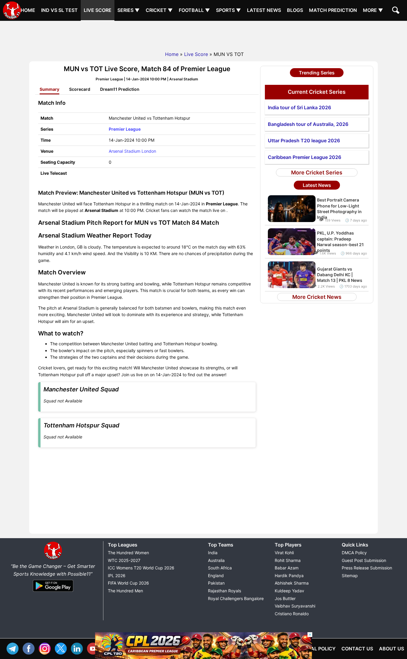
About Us (391, 649)
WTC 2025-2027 (124, 560)
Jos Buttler (285, 598)
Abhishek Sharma (292, 582)
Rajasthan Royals (224, 590)
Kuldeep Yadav (289, 590)
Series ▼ (128, 10)
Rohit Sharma (288, 560)
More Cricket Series (316, 172)
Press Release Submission (367, 567)
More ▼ (373, 10)
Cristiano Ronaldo (292, 613)
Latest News (264, 10)
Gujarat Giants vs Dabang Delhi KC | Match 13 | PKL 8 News (339, 274)
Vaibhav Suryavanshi (295, 605)
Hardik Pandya (289, 575)
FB (30, 648)
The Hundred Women (128, 552)
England (216, 575)
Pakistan (216, 582)
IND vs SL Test (59, 10)
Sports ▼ (228, 10)
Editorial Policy (313, 649)
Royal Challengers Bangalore (236, 598)
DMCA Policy (354, 552)
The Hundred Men (125, 590)
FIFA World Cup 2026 (128, 582)
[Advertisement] (203, 34)
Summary (49, 89)
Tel (14, 648)
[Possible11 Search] (396, 11)
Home (28, 10)
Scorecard (79, 89)
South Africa (220, 567)
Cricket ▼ (159, 10)
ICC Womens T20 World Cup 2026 (141, 567)
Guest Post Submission (364, 560)
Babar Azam (287, 567)
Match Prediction (333, 10)
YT (94, 648)
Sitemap (350, 575)
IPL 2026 (116, 575)
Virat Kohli (284, 552)
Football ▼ (194, 10)
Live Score (97, 10)
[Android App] (53, 592)
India (213, 552)
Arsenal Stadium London (132, 151)
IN (78, 648)
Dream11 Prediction (119, 89)
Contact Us (357, 649)
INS (46, 648)
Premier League (125, 129)
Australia (216, 560)
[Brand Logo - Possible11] (53, 558)
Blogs (295, 10)
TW (62, 648)
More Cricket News (316, 297)
